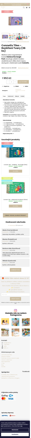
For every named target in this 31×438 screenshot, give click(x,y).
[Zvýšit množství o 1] (15, 82)
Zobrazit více (15, 270)
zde (21, 426)
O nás (2, 363)
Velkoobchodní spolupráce (8, 376)
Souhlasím (15, 434)
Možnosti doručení (23, 68)
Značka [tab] (22, 96)
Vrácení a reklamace (6, 360)
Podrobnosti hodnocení (22, 41)
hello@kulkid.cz (7, 342)
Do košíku (24, 82)
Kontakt (3, 366)
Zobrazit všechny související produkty (15, 215)
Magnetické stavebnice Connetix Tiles (20, 90)
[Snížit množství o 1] (8, 82)
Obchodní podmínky (6, 354)
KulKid (5, 346)
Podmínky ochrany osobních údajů (10, 358)
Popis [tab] (4, 96)
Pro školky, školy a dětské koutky (9, 374)
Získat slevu (15, 298)
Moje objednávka (5, 361)
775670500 (6, 344)
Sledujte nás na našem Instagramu (16, 314)
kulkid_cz (6, 348)
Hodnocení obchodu (15, 222)
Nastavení (15, 430)
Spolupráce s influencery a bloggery (10, 378)
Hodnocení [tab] (10, 96)
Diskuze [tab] (17, 96)
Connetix (9, 73)
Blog (2, 365)
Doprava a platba (5, 356)
